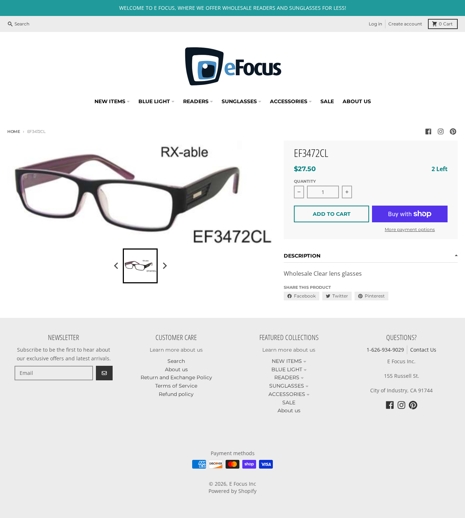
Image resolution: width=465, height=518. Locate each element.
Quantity (305, 181)
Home (13, 131)
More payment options (410, 229)
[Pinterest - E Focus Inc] (453, 131)
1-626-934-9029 (385, 349)
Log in (375, 24)
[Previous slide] (116, 266)
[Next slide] (164, 266)
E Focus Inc (242, 483)
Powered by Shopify (232, 490)
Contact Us (423, 349)
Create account (405, 24)
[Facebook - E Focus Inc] (428, 131)
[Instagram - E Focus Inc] (440, 131)
